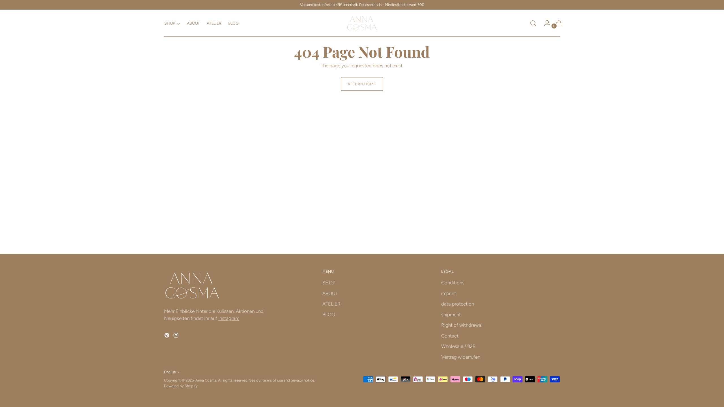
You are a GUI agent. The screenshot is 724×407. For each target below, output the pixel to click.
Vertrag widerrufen (460, 357)
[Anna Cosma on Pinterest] (167, 336)
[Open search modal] (533, 23)
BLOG (328, 314)
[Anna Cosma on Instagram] (176, 336)
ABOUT (330, 293)
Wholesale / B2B (458, 346)
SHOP (328, 282)
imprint (448, 293)
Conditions (452, 282)
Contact (449, 336)
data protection (457, 304)
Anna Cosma (205, 380)
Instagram (228, 318)
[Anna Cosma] (362, 23)
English (170, 372)
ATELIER (331, 304)
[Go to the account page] (545, 23)
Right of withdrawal (461, 325)
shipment (451, 314)
